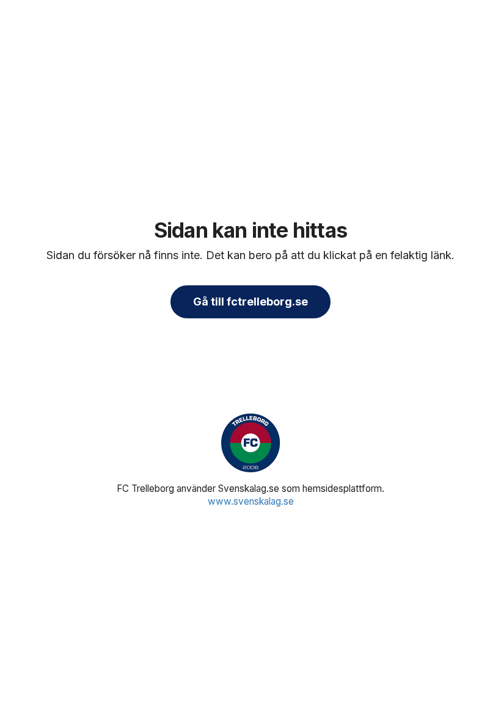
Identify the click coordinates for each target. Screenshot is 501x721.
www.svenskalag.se (251, 501)
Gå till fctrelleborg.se (250, 301)
